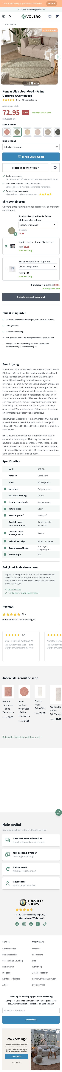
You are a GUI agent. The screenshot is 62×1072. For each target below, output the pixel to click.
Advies (5, 984)
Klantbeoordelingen (11, 978)
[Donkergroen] (17, 132)
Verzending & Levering (12, 960)
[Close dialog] (57, 1032)
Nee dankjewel (16, 1062)
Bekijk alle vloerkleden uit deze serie (21, 736)
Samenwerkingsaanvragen (44, 978)
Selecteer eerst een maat (31, 296)
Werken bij (37, 966)
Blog (34, 960)
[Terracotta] (7, 132)
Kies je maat (9, 140)
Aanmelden (31, 1019)
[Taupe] (27, 132)
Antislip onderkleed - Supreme (34, 261)
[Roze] (37, 132)
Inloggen (6, 972)
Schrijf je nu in (16, 1056)
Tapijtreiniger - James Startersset (36, 241)
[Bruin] (47, 132)
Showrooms (37, 954)
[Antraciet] (58, 132)
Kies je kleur (9, 124)
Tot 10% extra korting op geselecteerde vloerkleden (22, 3)
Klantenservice (9, 948)
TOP (58, 813)
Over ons (36, 948)
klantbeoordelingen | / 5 (31, 914)
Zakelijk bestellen (40, 972)
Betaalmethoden (9, 954)
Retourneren (8, 966)
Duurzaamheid (38, 984)
